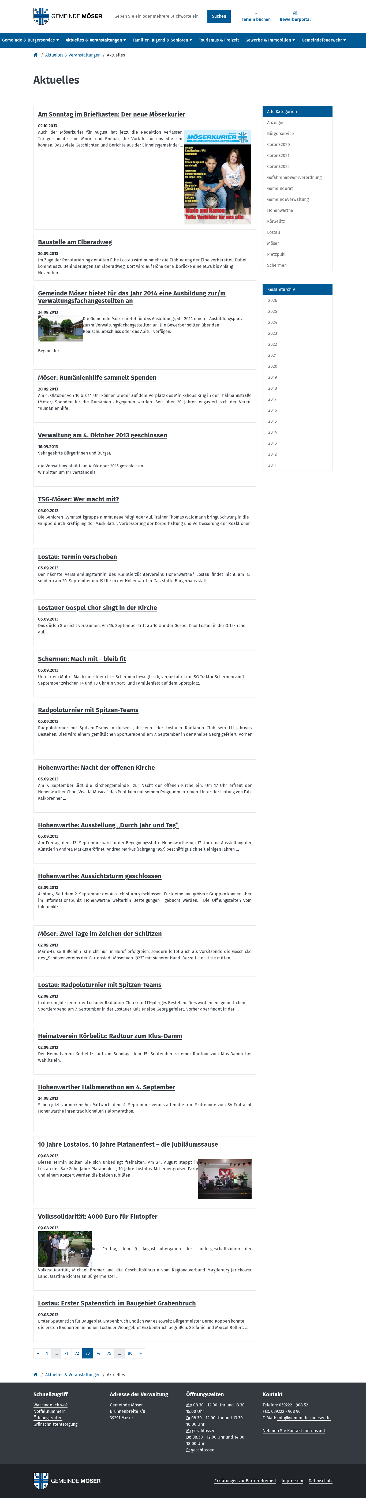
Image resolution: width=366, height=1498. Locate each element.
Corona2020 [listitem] (278, 144)
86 (130, 1353)
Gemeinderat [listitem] (280, 188)
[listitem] (298, 289)
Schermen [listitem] (277, 265)
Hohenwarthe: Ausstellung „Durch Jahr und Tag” (108, 825)
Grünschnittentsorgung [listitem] (55, 1424)
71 (66, 1353)
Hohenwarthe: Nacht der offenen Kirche (96, 767)
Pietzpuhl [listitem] (276, 254)
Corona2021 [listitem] (278, 155)
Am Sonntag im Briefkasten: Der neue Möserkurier (111, 114)
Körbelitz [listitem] (276, 221)
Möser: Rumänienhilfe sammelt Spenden (97, 377)
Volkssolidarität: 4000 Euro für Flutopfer (98, 1216)
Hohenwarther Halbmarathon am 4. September (106, 1087)
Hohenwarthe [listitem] (280, 210)
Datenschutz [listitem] (321, 1480)
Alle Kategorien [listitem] (282, 111)
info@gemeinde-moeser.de (304, 1417)
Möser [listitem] (273, 243)
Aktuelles (116, 55)
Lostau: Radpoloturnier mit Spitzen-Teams (100, 985)
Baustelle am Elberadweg (75, 242)
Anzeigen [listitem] (276, 122)
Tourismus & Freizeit (219, 40)
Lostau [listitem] (273, 232)
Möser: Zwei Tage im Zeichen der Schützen (100, 933)
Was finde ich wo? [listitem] (50, 1404)
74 (98, 1353)
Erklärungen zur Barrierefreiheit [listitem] (245, 1480)
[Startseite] (36, 55)
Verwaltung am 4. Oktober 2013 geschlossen (102, 435)
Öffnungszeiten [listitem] (47, 1417)
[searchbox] (159, 16)
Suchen (219, 16)
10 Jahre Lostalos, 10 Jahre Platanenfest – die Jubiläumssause (128, 1144)
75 (109, 1353)
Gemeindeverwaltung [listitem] (288, 199)
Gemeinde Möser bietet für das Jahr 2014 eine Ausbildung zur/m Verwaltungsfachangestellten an (132, 297)
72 (77, 1353)
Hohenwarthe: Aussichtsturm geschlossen (100, 876)
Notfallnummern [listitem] (49, 1411)
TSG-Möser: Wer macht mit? (78, 499)
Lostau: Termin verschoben (77, 557)
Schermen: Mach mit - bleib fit (82, 659)
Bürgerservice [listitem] (280, 133)
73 (88, 1353)
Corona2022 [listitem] (278, 166)
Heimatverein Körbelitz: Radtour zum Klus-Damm (110, 1036)
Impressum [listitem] (292, 1480)
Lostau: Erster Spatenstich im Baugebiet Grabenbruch (117, 1303)
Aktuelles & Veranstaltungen (72, 55)
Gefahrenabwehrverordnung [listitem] (294, 177)
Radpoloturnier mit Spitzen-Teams (88, 710)
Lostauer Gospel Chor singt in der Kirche (97, 607)
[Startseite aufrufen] (67, 15)
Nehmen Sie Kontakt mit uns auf (294, 1430)
